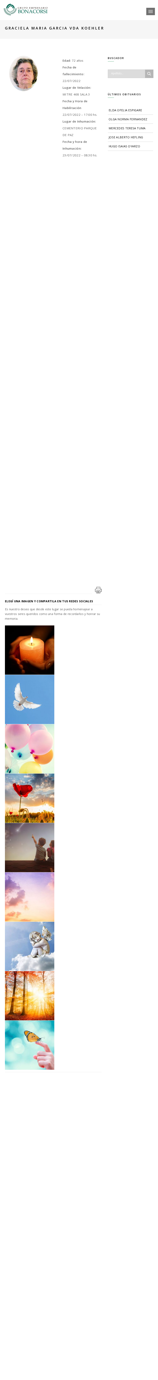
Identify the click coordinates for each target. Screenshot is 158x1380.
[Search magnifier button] (149, 74)
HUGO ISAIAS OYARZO (124, 146)
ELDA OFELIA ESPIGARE (125, 110)
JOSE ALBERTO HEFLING (126, 137)
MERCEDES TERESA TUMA (127, 128)
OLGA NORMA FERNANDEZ (128, 119)
